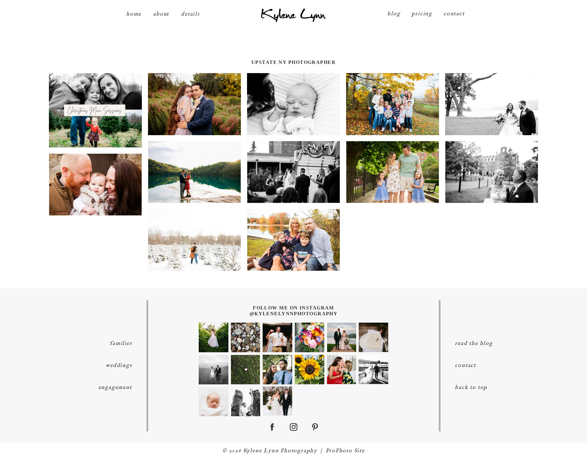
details (190, 14)
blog (393, 13)
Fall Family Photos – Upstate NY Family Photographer (293, 229)
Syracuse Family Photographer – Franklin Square (392, 161)
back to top (471, 387)
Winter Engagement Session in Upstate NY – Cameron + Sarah (194, 229)
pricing (422, 13)
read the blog (474, 343)
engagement (115, 387)
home (133, 14)
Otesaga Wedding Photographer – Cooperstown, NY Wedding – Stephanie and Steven (491, 161)
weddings (119, 365)
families (121, 343)
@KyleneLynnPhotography (293, 313)
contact (454, 13)
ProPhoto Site (345, 450)
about (161, 14)
